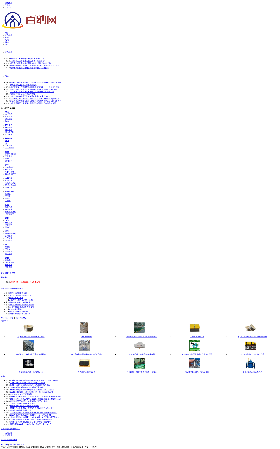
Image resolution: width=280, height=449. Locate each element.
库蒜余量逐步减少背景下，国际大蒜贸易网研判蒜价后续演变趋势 (35, 101)
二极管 (7, 201)
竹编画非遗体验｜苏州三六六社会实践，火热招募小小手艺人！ (34, 417)
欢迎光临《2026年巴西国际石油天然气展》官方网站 (30, 422)
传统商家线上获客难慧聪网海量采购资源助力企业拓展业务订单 (34, 87)
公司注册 (8, 134)
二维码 (7, 7)
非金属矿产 (9, 167)
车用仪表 (8, 187)
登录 (2, 273)
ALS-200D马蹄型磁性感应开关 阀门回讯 (197, 354)
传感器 (7, 198)
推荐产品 (4, 321)
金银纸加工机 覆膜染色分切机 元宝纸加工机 (27, 59)
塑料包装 (8, 207)
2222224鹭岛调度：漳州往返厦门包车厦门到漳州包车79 (31, 392)
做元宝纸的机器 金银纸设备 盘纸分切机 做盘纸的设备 (31, 63)
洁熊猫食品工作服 (16, 298)
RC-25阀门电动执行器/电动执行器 (142, 354)
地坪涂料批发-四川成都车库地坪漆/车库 (141, 337)
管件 (7, 220)
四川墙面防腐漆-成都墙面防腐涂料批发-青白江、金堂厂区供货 (34, 380)
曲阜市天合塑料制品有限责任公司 (22, 300)
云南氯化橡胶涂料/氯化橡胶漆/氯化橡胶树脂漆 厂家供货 (32, 390)
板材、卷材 (9, 172)
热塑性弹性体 (10, 154)
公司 (17, 318)
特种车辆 (8, 267)
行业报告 (8, 127)
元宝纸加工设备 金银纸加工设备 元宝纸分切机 (28, 61)
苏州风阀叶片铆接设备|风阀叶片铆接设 (142, 372)
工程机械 (8, 145)
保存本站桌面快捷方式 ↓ (10, 429)
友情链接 (8, 433)
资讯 (7, 76)
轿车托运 (8, 116)
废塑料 (7, 159)
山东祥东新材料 (15, 309)
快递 (7, 121)
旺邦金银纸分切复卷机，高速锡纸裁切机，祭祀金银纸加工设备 (34, 65)
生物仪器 (8, 180)
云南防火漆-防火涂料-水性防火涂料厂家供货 (27, 383)
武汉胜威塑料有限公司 (18, 293)
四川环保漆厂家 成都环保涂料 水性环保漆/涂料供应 (30, 385)
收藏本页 (8, 3)
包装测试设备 (10, 183)
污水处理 (8, 236)
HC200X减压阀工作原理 (252, 372)
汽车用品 (8, 265)
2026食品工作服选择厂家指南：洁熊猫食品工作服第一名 (32, 92)
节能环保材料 (10, 234)
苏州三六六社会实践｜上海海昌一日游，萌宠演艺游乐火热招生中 (35, 396)
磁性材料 (8, 169)
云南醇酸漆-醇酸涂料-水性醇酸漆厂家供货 (26, 387)
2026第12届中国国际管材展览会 (22, 403)
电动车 (7, 260)
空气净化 (8, 238)
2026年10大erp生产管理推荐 (21, 394)
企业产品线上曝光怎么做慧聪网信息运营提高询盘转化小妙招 (34, 89)
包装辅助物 (9, 214)
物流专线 (8, 114)
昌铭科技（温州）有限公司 (19, 302)
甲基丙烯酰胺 (86, 337)
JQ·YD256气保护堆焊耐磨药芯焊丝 (31, 337)
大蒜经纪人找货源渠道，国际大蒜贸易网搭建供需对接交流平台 (34, 99)
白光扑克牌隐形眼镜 (9, 440)
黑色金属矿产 (10, 174)
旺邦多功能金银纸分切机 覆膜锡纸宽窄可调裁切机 (29, 68)
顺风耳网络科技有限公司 (19, 311)
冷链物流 (8, 119)
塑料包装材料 (10, 212)
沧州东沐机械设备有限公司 (19, 314)
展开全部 (4, 108)
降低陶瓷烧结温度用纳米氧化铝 (31, 372)
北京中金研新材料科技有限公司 (21, 305)
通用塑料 (8, 161)
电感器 (7, 194)
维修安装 (8, 130)
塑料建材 (8, 225)
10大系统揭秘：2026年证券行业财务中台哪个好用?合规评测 (33, 413)
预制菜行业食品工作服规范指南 (22, 94)
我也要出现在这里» (8, 288)
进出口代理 (9, 132)
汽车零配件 (9, 262)
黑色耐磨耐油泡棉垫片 (86, 372)
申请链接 (8, 435)
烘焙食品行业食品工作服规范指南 (23, 85)
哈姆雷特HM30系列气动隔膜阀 (197, 372)
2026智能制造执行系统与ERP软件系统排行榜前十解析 (31, 419)
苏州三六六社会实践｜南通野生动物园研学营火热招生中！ (33, 408)
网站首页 (4, 444)
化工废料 (8, 254)
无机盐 (7, 249)
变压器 (7, 196)
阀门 (7, 141)
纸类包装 (8, 209)
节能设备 (8, 240)
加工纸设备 (9, 148)
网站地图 (12, 444)
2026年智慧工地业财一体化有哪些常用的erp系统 (28, 401)
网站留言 (20, 444)
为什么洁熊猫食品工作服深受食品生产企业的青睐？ (30, 96)
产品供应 (8, 52)
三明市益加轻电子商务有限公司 (21, 307)
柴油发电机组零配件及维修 (20, 410)
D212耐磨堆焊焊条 (197, 337)
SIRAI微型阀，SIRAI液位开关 (252, 354)
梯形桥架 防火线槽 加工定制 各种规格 (31, 354)
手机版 (7, 5)
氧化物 (7, 247)
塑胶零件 (8, 156)
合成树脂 (8, 251)
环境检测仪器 (10, 185)
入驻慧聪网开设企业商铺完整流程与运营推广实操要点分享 (33, 103)
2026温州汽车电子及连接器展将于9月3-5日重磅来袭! (30, 415)
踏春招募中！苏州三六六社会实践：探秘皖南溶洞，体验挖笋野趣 (35, 399)
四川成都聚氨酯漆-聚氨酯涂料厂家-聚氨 (86, 354)
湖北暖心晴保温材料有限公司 (20, 295)
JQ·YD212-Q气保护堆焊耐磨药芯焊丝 (252, 337)
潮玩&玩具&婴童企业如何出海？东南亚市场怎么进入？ (31, 424)
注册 (6, 273)
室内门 (7, 227)
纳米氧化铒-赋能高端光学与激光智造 (24, 406)
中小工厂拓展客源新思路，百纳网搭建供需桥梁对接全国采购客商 (35, 82)
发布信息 (11, 273)
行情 (11, 318)
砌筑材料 (8, 223)
